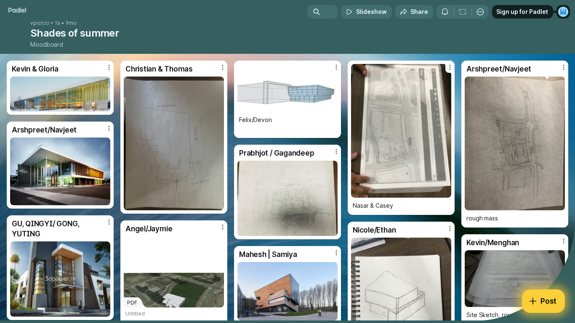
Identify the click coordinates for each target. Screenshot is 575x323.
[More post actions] (109, 67)
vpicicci (39, 23)
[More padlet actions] (480, 12)
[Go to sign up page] (563, 12)
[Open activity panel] (445, 12)
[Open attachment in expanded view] (60, 94)
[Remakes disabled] (462, 12)
